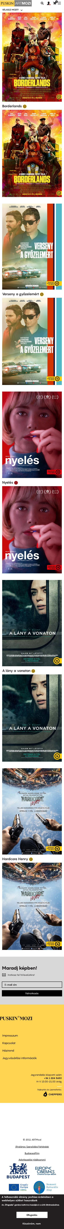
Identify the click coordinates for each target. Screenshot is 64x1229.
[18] (16, 482)
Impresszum (10, 1035)
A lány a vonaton (16, 671)
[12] (42, 294)
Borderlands (12, 106)
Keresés (42, 3)
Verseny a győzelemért (20, 294)
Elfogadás (32, 1214)
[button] (50, 3)
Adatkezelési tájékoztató (32, 1159)
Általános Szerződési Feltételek (32, 1146)
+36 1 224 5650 (53, 1078)
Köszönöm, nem (32, 1223)
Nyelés (7, 482)
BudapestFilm (32, 1153)
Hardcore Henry (15, 859)
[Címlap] (16, 3)
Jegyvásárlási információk (19, 1058)
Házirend (8, 1050)
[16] (25, 106)
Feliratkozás (32, 993)
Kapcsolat (9, 1043)
